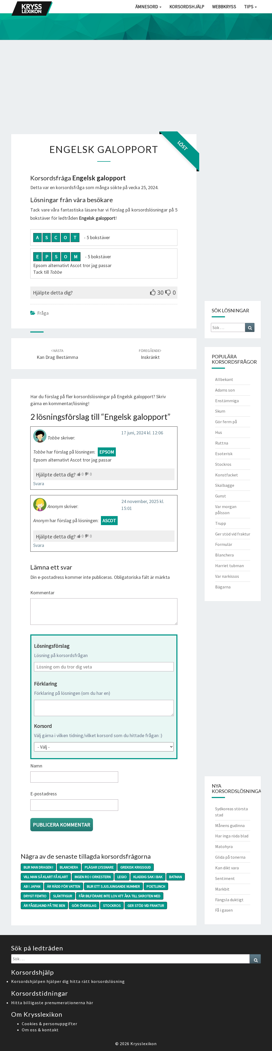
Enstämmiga (227, 400)
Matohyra (224, 846)
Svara (38, 483)
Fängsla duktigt (229, 899)
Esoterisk (223, 453)
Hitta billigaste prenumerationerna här (52, 1002)
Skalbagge (224, 485)
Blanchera (69, 867)
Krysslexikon (143, 1043)
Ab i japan (32, 886)
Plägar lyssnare (99, 867)
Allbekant (224, 379)
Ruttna (221, 443)
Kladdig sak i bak (148, 876)
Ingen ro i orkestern (93, 876)
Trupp (220, 523)
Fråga (43, 313)
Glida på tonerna (230, 857)
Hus (218, 432)
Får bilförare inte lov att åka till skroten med (119, 896)
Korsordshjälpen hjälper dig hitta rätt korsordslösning (68, 981)
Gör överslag (84, 905)
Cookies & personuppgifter (49, 1023)
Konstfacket (226, 474)
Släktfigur (62, 896)
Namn (36, 766)
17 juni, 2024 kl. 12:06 (142, 433)
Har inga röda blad (231, 835)
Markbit (222, 889)
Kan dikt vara (227, 867)
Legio (122, 876)
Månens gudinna (230, 825)
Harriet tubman (229, 565)
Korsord (43, 725)
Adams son (225, 390)
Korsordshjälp (186, 7)
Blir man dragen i (38, 867)
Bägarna (223, 586)
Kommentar (42, 592)
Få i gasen (224, 910)
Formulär (223, 544)
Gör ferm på (226, 421)
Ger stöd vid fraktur (146, 905)
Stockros (112, 905)
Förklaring (45, 683)
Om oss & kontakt (40, 1029)
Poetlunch (156, 886)
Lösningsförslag (52, 645)
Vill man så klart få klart (46, 876)
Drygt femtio (35, 896)
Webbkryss (224, 7)
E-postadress (43, 794)
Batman (175, 876)
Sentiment (225, 878)
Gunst (220, 496)
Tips (249, 7)
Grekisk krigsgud (135, 867)
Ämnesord (147, 7)
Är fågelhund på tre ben (44, 905)
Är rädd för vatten (63, 886)
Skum (220, 411)
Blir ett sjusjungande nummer (113, 886)
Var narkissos (227, 576)
